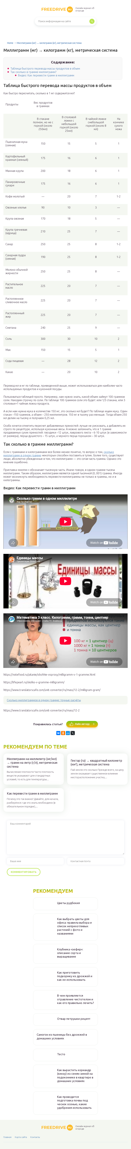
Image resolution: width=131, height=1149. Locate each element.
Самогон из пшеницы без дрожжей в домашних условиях (62, 1036)
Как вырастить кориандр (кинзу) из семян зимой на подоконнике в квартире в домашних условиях (75, 1075)
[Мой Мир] (68, 733)
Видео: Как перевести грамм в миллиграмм (46, 75)
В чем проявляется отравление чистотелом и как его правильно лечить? (75, 999)
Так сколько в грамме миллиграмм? (33, 71)
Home (10, 43)
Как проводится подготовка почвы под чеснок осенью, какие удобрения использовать (74, 1102)
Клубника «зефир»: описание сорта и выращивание (70, 953)
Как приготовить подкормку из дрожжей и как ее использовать (74, 976)
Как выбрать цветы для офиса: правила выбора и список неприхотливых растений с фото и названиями (74, 926)
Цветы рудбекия (68, 903)
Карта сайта (21, 1137)
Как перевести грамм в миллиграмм (32, 793)
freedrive (56, 9)
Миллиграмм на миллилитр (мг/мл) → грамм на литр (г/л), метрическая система (32, 762)
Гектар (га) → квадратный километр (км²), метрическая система (96, 762)
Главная (7, 1137)
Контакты (35, 1137)
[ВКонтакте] (58, 733)
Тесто (61, 1054)
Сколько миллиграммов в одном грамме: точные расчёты (44, 700)
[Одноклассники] (63, 733)
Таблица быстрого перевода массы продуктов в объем (45, 68)
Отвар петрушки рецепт (73, 1018)
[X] (73, 733)
